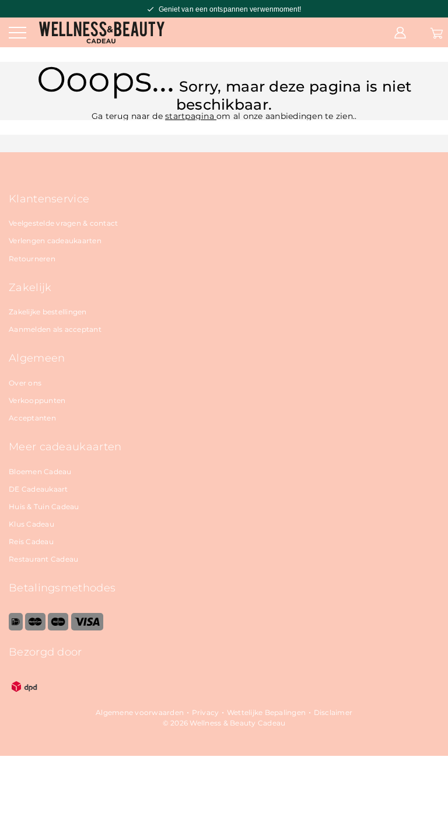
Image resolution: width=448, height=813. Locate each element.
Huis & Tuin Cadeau (44, 506)
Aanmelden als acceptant (55, 329)
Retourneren (32, 258)
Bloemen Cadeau (40, 471)
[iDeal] (16, 627)
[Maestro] (58, 627)
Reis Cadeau (31, 541)
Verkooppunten (37, 400)
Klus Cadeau (31, 524)
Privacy (205, 712)
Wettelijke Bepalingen (266, 712)
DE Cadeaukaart (38, 489)
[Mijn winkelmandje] (436, 32)
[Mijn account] (400, 32)
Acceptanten (32, 417)
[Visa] (87, 627)
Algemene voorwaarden (140, 712)
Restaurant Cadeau (43, 559)
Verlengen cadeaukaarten (55, 240)
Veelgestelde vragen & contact (63, 223)
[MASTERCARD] (35, 627)
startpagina (190, 116)
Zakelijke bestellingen (48, 311)
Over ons (25, 383)
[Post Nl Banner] (24, 699)
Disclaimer (333, 712)
